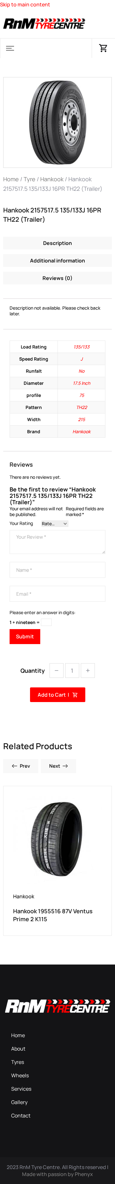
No (81, 371)
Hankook (52, 179)
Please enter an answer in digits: (42, 612)
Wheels (20, 1075)
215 (81, 419)
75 (81, 395)
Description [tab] (57, 243)
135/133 (81, 347)
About (18, 1048)
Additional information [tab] (57, 260)
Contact (20, 1115)
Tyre (29, 179)
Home (11, 179)
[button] (10, 48)
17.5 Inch (81, 383)
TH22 (81, 407)
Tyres (17, 1062)
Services (21, 1088)
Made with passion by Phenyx (57, 1174)
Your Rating (21, 523)
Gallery (19, 1102)
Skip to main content (25, 4)
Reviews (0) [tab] (57, 278)
